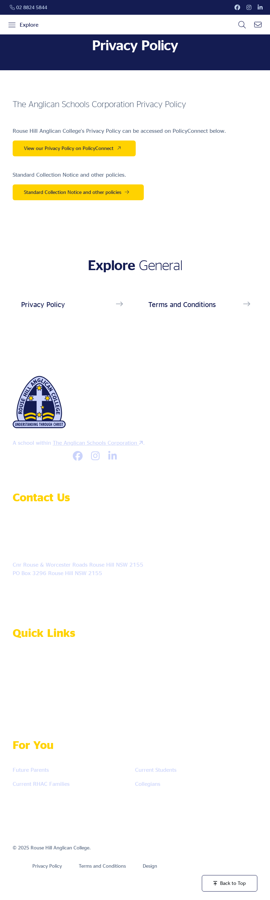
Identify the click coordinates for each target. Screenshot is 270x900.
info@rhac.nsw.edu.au (55, 546)
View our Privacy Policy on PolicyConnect (69, 148)
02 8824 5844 (31, 7)
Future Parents (31, 770)
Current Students (155, 770)
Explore (29, 24)
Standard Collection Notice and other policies (72, 192)
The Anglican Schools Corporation (96, 442)
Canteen (125, 660)
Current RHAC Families (41, 784)
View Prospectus (39, 681)
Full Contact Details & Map (50, 592)
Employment (82, 660)
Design (150, 865)
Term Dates (93, 681)
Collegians (147, 784)
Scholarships (34, 702)
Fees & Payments (89, 702)
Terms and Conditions (182, 304)
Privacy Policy (43, 304)
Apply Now (33, 660)
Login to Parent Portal (152, 702)
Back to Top (233, 883)
